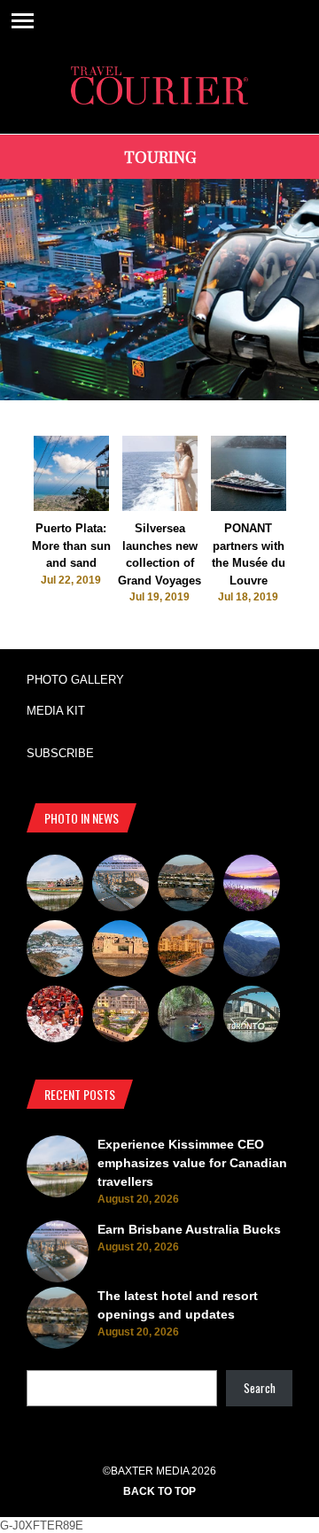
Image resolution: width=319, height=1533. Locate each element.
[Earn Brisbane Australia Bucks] (120, 886)
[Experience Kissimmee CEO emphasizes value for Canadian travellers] (55, 886)
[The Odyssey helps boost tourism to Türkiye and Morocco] (120, 951)
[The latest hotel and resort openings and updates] (186, 886)
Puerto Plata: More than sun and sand (71, 545)
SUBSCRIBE (60, 753)
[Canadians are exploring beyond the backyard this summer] (186, 1017)
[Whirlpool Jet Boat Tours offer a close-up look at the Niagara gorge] (55, 1017)
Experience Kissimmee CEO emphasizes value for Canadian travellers (192, 1162)
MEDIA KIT (56, 710)
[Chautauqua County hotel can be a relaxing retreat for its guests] (120, 1017)
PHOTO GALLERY (75, 679)
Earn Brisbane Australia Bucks (189, 1229)
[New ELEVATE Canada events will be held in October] (251, 1017)
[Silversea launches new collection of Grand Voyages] (160, 507)
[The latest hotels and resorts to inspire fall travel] (186, 951)
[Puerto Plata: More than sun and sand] (71, 507)
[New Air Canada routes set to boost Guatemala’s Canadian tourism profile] (251, 886)
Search (260, 1388)
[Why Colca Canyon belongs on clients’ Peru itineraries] (251, 951)
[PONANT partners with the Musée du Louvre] (248, 507)
